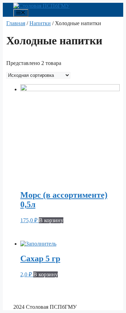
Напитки (40, 23)
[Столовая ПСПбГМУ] (41, 6)
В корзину (51, 220)
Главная (15, 23)
